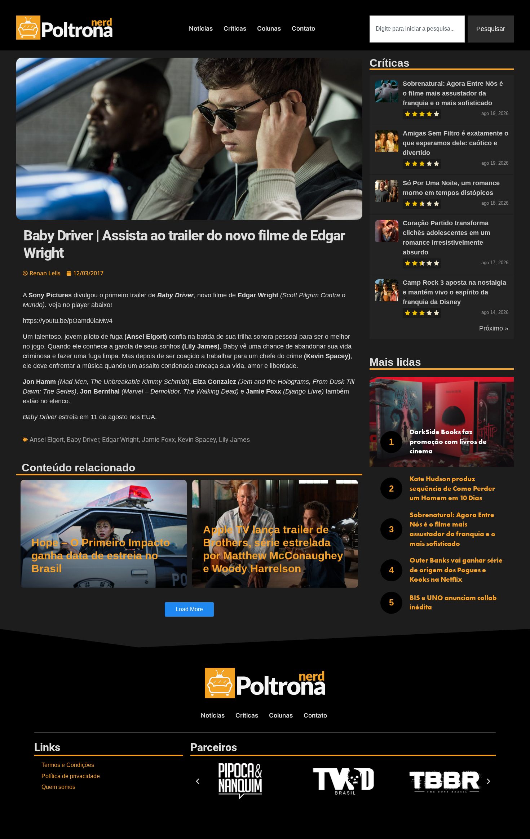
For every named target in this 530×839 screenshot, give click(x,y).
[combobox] (417, 29)
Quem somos (58, 787)
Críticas (235, 28)
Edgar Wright (120, 439)
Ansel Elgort (47, 439)
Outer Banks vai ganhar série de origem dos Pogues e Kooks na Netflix (456, 570)
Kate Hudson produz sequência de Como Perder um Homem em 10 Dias (452, 488)
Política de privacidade (70, 776)
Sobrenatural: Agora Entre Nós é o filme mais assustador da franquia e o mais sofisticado (453, 93)
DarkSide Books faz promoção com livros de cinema (448, 441)
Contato (303, 28)
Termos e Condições (67, 765)
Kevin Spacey (197, 439)
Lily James (234, 439)
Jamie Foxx (158, 439)
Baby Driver (83, 439)
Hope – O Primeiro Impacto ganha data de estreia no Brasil (100, 555)
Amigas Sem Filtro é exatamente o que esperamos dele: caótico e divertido (455, 143)
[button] (197, 781)
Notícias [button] (201, 28)
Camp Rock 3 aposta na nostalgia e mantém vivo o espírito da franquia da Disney (454, 292)
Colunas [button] (269, 28)
